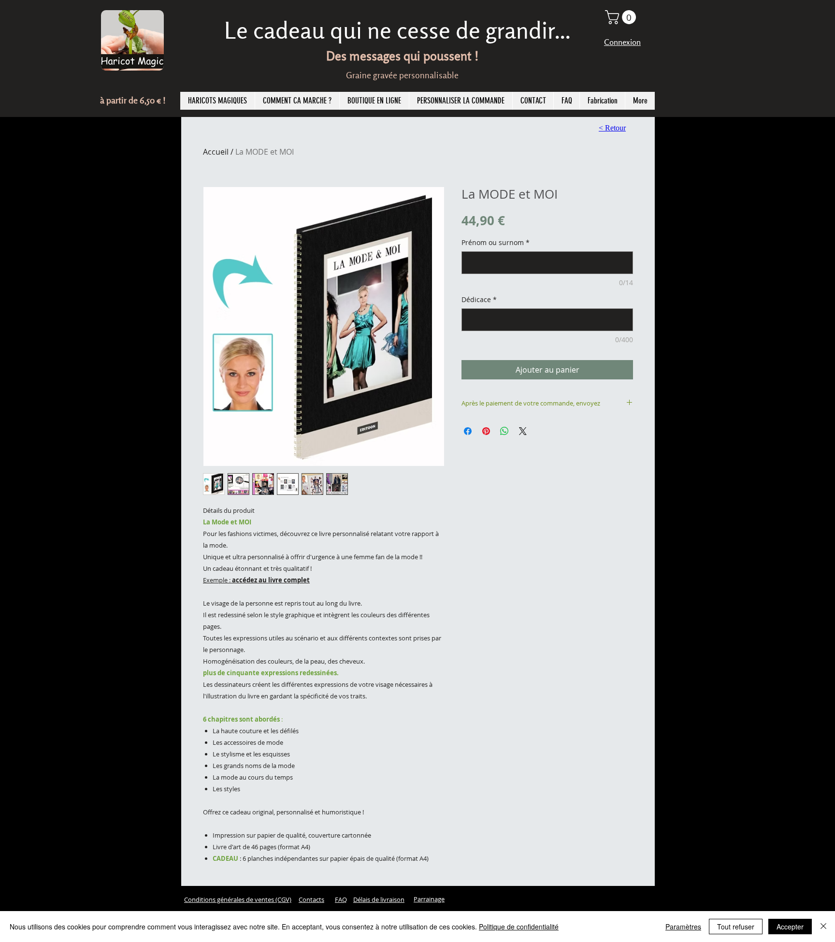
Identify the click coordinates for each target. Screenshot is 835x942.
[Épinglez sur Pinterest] (486, 431)
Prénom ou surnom (495, 242)
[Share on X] (523, 431)
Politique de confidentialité (519, 926)
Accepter (790, 926)
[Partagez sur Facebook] (468, 431)
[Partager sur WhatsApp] (504, 431)
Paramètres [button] (683, 926)
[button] (622, 17)
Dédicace (479, 299)
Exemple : (256, 580)
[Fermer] (823, 926)
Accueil (216, 151)
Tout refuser (735, 926)
